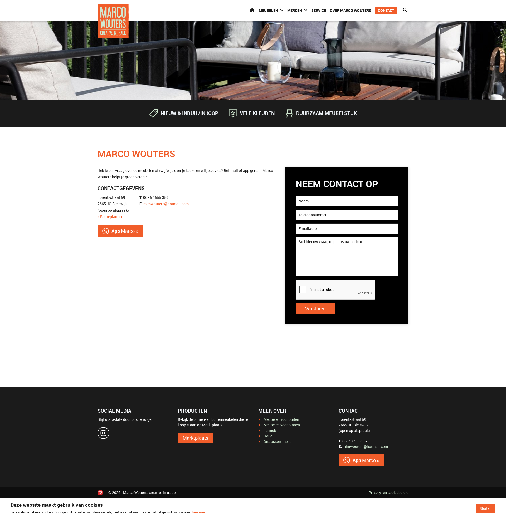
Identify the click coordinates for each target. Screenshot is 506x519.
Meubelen (268, 10)
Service (318, 10)
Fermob (270, 430)
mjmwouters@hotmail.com (166, 203)
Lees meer (199, 512)
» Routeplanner (110, 216)
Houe (268, 435)
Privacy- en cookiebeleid (388, 492)
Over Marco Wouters (350, 10)
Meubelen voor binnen (282, 424)
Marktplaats (195, 438)
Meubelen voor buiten (281, 419)
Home (252, 10)
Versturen (315, 308)
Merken (294, 10)
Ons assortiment (277, 441)
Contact (386, 10)
